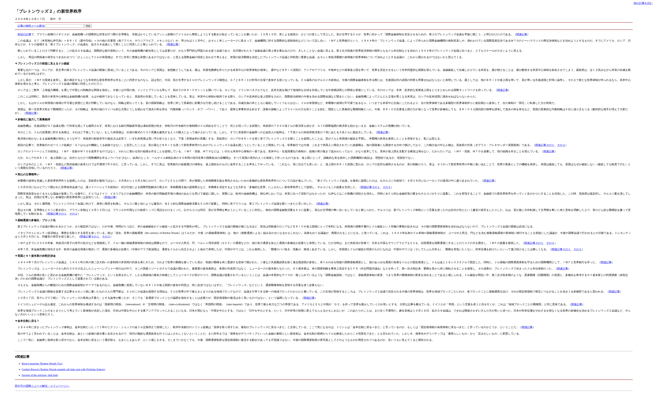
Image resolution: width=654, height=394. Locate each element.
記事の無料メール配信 (31, 25)
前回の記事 (24, 34)
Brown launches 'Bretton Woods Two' (42, 363)
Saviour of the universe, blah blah (40, 375)
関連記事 (521, 34)
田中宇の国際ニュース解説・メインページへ (42, 385)
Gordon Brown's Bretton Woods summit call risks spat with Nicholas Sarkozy (63, 369)
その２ (561, 145)
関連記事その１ (544, 145)
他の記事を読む (643, 3)
